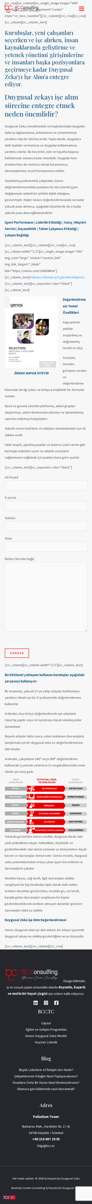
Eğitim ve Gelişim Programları (46, 1029)
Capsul (46, 1023)
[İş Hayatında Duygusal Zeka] (21, 8)
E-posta (10, 497)
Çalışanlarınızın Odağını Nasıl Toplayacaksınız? (46, 1076)
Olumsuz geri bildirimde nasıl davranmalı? (46, 1089)
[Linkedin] (35, 1002)
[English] (7, 1197)
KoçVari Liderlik (46, 1042)
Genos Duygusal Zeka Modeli (46, 1036)
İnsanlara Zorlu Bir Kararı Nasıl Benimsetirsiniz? (46, 1082)
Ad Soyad (11, 477)
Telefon (10, 518)
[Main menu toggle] (81, 8)
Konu (8, 538)
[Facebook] (56, 1002)
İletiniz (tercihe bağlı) (19, 559)
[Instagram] (46, 1002)
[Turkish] (13, 1197)
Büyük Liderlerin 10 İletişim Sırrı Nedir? (46, 1070)
